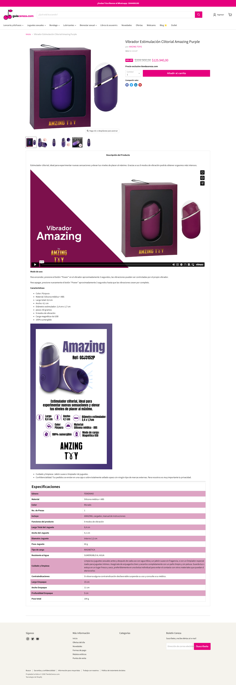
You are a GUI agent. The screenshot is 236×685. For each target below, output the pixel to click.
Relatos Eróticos (79, 654)
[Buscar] (198, 14)
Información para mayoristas (69, 670)
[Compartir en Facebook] (127, 84)
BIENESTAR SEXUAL (87, 25)
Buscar (28, 670)
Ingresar (220, 14)
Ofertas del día (79, 642)
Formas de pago (79, 650)
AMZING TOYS (135, 46)
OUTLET (174, 25)
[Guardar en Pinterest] (140, 84)
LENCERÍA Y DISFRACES (12, 25)
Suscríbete (202, 646)
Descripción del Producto (118, 155)
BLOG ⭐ (163, 25)
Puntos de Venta (79, 658)
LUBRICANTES (69, 25)
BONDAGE (53, 25)
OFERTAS (139, 25)
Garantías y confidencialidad (44, 670)
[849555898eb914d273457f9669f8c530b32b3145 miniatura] (42, 142)
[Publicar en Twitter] (131, 84)
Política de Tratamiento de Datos (113, 670)
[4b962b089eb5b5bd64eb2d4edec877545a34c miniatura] (31, 142)
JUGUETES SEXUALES (35, 25)
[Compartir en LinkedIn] (135, 84)
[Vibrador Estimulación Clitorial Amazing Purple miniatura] (54, 142)
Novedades (77, 646)
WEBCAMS (151, 25)
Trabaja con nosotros (91, 670)
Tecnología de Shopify (34, 677)
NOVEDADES (127, 25)
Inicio (28, 34)
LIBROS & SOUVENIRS (108, 25)
